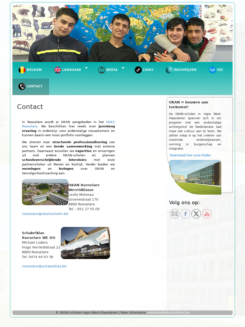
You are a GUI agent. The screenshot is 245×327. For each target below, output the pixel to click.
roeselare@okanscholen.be (45, 214)
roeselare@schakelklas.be (44, 266)
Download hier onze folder (190, 155)
